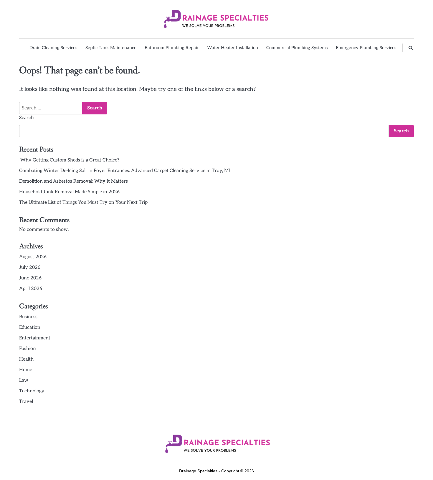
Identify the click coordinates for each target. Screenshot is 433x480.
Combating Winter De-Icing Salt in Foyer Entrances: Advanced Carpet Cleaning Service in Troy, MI (124, 171)
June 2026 (30, 278)
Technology (31, 391)
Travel (26, 401)
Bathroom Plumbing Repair (172, 47)
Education (29, 327)
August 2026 (33, 257)
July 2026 (29, 267)
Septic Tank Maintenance (110, 47)
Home (25, 370)
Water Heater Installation (232, 47)
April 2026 (30, 288)
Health (26, 359)
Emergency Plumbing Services (366, 47)
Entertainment (34, 338)
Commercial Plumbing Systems (297, 47)
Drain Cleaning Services (53, 47)
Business (28, 317)
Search (26, 118)
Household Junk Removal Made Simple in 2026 (69, 192)
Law (23, 380)
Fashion (27, 348)
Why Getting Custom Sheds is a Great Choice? (69, 160)
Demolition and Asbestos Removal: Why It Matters (73, 181)
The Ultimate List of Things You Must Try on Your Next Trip (83, 202)
